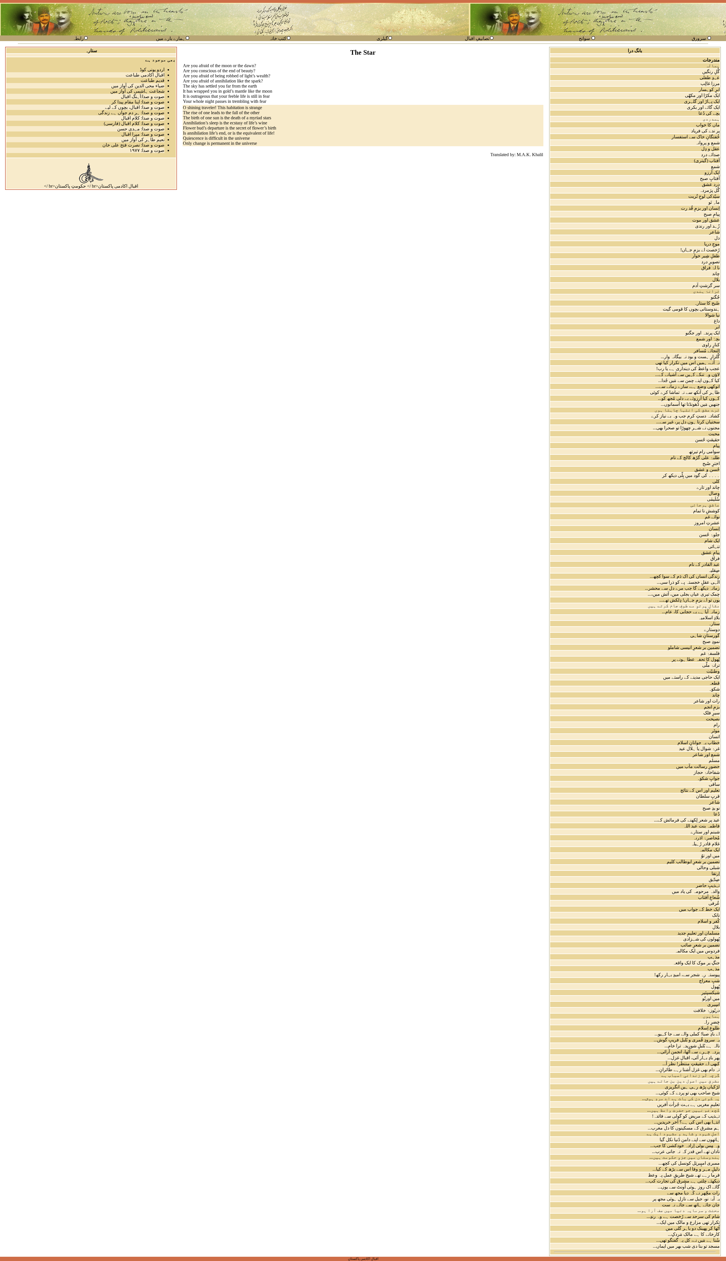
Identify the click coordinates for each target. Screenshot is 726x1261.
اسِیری (713, 1004)
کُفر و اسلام (709, 921)
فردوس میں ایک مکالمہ (697, 950)
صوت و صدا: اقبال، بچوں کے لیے (134, 107)
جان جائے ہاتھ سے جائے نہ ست (691, 1204)
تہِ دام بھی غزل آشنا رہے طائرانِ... (688, 1069)
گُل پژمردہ (709, 190)
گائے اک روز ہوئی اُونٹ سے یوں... (689, 1186)
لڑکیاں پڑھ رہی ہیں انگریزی (692, 1086)
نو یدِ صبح (711, 808)
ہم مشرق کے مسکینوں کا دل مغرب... (684, 1128)
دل (717, 237)
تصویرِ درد (710, 261)
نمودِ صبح (711, 641)
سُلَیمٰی (713, 499)
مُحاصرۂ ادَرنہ (706, 837)
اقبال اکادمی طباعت (145, 75)
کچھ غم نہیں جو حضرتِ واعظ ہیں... (683, 1110)
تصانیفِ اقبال (477, 38)
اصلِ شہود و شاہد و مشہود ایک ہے (683, 1133)
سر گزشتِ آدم (706, 285)
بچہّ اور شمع (708, 338)
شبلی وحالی (708, 867)
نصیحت (713, 718)
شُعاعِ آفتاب (709, 897)
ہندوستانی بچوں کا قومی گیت (691, 309)
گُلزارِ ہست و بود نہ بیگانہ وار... (690, 356)
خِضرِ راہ (711, 1022)
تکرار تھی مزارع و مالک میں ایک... (688, 1222)
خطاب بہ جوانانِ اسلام (699, 742)
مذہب (714, 956)
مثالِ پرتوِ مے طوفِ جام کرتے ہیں (684, 605)
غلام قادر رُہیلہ (705, 843)
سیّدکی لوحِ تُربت (704, 196)
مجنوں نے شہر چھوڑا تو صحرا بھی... (686, 427)
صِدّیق (714, 879)
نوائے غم (712, 516)
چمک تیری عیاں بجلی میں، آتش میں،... (684, 594)
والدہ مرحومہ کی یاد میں (696, 891)
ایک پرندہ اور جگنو (702, 332)
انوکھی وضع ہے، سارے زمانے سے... (687, 386)
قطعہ (714, 683)
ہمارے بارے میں (170, 38)
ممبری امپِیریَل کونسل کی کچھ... (689, 1163)
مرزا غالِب (710, 83)
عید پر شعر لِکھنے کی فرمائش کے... (687, 820)
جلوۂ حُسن (709, 534)
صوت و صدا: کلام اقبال (142, 118)
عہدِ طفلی (710, 77)
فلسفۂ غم (710, 653)
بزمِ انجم (712, 706)
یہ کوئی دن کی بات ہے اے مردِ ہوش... (681, 1098)
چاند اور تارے (708, 487)
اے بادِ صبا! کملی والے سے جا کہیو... (687, 1033)
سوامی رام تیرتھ (704, 451)
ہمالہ (713, 65)
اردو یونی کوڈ (152, 69)
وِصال (714, 493)
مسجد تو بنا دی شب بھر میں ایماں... (686, 1246)
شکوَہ (714, 689)
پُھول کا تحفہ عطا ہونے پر (696, 659)
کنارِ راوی (711, 344)
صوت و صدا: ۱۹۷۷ (147, 150)
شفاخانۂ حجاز (707, 772)
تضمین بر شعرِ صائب (700, 944)
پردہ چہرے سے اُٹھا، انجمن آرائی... (688, 1051)
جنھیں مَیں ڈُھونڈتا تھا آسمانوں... (690, 404)
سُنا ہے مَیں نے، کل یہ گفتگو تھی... (688, 1240)
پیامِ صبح (712, 214)
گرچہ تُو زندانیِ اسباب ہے (690, 1075)
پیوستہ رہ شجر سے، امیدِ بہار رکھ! (687, 974)
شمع (715, 166)
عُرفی (714, 903)
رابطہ (78, 38)
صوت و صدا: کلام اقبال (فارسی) (134, 123)
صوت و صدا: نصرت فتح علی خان (133, 145)
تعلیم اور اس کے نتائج (700, 790)
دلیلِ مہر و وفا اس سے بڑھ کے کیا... (686, 1169)
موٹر (715, 730)
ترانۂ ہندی (706, 291)
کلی (716, 481)
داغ (717, 321)
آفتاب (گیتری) (707, 160)
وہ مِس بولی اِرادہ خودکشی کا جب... (685, 1145)
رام (717, 724)
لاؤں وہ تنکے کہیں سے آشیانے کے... (687, 374)
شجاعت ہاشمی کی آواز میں (137, 91)
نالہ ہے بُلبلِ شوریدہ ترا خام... (692, 1045)
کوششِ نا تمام (706, 510)
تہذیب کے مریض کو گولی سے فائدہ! (686, 1116)
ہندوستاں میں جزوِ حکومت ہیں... (684, 1157)
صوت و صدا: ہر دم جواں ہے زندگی (131, 112)
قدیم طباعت (152, 80)
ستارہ (714, 623)
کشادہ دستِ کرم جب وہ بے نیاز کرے (685, 415)
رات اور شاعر (707, 701)
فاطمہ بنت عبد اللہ (701, 825)
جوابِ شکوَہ (708, 778)
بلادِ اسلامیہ (709, 617)
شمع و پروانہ (707, 142)
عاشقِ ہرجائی (705, 504)
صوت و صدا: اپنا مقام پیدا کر (137, 101)
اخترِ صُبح (711, 463)
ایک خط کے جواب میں (699, 909)
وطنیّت (713, 671)
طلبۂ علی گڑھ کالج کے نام (695, 457)
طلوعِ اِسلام (709, 1028)
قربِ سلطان (708, 796)
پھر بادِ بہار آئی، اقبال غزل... (694, 1057)
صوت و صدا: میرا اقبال (142, 134)
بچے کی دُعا (709, 113)
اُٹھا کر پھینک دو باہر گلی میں (693, 1228)
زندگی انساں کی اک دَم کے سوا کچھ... (685, 576)
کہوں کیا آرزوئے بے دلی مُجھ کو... (689, 398)
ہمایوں (711, 1016)
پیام (716, 445)
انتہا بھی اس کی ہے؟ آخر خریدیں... (687, 1122)
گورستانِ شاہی (705, 635)
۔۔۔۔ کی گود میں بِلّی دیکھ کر (691, 475)
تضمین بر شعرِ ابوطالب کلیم (693, 861)
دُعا (717, 814)
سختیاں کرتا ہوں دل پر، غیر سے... (688, 421)
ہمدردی (711, 118)
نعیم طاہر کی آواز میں (142, 139)
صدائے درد (710, 154)
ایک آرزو (712, 172)
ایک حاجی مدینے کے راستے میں (691, 677)
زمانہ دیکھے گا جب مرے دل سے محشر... (682, 588)
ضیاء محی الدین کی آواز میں (137, 85)
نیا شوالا (712, 315)
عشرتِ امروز (707, 522)
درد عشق (711, 184)
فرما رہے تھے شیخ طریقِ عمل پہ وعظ (684, 1175)
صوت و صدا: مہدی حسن (140, 128)
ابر (717, 326)
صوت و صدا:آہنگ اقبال (142, 96)
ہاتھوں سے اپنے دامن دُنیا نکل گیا (690, 1139)
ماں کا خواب (708, 124)
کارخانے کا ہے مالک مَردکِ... (694, 1234)
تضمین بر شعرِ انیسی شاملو (694, 647)
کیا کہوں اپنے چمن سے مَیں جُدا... (689, 380)
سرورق (699, 38)
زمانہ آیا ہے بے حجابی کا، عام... (691, 611)
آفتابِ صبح (710, 178)
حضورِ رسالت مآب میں (698, 766)
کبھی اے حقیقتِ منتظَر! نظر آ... (691, 1063)
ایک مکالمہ (709, 849)
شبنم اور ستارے (705, 831)
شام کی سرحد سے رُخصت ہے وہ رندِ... (683, 1216)
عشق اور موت (706, 220)
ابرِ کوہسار (709, 89)
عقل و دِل (710, 148)
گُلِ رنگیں (711, 71)
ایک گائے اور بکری (703, 107)
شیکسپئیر (710, 992)
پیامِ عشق (710, 552)
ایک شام (712, 540)
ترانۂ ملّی (711, 665)
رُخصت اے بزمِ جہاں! (700, 249)
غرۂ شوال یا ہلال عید (699, 748)
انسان (714, 736)
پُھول (715, 986)
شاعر (714, 232)
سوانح (584, 38)
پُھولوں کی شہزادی (701, 939)
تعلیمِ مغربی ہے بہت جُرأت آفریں (688, 1104)
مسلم (714, 760)
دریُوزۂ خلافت (706, 1010)
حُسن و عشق (707, 469)
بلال (716, 279)
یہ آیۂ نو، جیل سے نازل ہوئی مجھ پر (686, 1198)
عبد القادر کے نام (704, 564)
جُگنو (715, 297)
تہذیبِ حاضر (708, 885)
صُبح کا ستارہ (707, 303)
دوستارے (712, 629)
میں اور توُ (710, 855)
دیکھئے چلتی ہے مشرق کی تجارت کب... (682, 1181)
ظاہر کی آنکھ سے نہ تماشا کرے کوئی (685, 392)
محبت (714, 433)
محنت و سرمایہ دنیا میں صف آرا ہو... (679, 1210)
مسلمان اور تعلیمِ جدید (699, 933)
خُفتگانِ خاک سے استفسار (696, 136)
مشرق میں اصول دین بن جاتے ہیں (684, 1081)
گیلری (382, 38)
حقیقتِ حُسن (707, 439)
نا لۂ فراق (710, 267)
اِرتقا (716, 873)
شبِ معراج (709, 980)
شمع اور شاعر (706, 754)
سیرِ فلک (711, 712)
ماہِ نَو (714, 202)
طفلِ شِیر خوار (706, 255)
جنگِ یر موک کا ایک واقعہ (696, 962)
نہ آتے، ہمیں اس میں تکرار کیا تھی (687, 362)
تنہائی (714, 546)
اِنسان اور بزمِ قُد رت (700, 208)
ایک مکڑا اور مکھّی (702, 95)
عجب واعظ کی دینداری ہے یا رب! (688, 368)
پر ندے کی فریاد (705, 130)
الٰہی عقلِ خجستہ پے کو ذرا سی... (688, 582)
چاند (716, 273)
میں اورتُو (711, 998)
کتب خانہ (277, 38)
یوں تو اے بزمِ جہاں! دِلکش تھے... (689, 600)
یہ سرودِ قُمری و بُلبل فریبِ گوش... (687, 1039)
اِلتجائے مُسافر (707, 350)
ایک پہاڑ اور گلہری (702, 101)
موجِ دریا (712, 243)
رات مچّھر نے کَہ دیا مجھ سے (693, 1192)
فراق (715, 558)
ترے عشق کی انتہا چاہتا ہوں (687, 409)
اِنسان (714, 528)
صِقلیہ (714, 570)
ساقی (714, 784)
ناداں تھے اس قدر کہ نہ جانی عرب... (686, 1151)
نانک (716, 915)
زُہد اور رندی (707, 226)
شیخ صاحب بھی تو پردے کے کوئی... (688, 1092)
